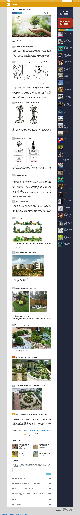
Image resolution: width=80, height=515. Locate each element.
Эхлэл (47, 0)
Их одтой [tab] (69, 29)
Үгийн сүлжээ (59, 0)
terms (26, 514)
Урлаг (64, 170)
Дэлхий (64, 46)
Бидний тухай (52, 0)
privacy (23, 514)
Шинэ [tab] (62, 29)
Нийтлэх (48, 474)
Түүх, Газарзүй (65, 60)
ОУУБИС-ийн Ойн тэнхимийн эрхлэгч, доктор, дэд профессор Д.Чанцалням (36, 430)
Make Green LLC (29, 38)
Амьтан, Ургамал (66, 39)
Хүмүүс (64, 32)
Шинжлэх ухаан (65, 152)
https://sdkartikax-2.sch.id (17, 514)
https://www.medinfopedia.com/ (6, 514)
